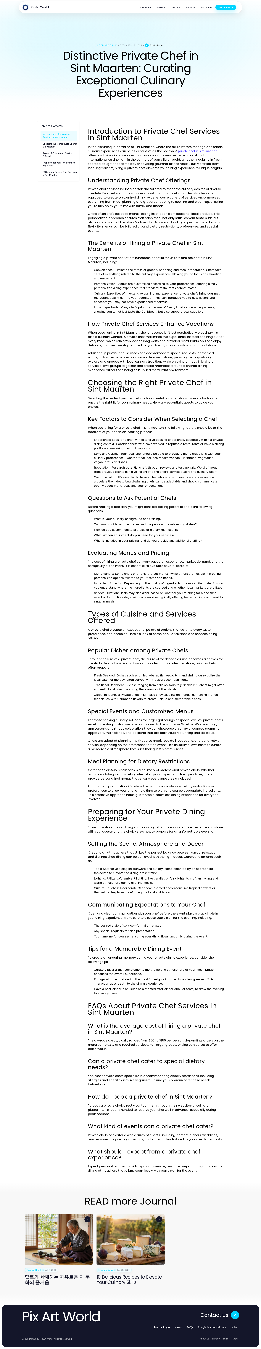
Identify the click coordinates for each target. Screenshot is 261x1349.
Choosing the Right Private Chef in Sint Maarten (60, 145)
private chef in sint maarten (197, 151)
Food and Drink (107, 45)
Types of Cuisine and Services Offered (58, 154)
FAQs (190, 1327)
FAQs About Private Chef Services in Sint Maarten (60, 173)
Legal (235, 1338)
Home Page (162, 1327)
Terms (226, 1338)
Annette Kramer (157, 45)
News (178, 1327)
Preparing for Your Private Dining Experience (59, 164)
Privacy (216, 1338)
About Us (204, 1338)
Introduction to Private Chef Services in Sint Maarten (56, 135)
